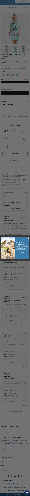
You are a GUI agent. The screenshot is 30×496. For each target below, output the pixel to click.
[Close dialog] (28, 238)
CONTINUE (22, 252)
